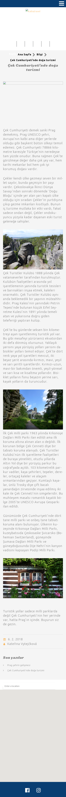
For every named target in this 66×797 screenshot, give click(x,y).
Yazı (45, 45)
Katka (20, 45)
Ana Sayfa (12, 49)
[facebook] (27, 790)
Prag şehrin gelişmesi (18, 665)
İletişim (54, 45)
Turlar (29, 45)
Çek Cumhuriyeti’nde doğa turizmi (25, 670)
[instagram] (38, 790)
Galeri (37, 45)
